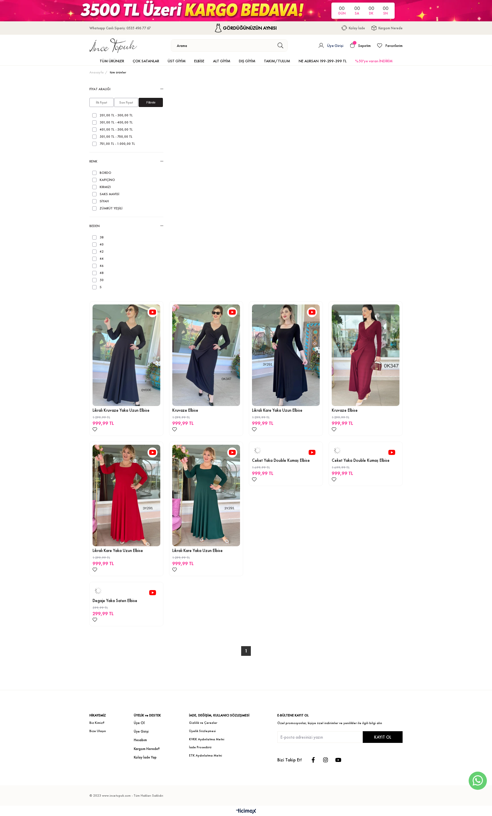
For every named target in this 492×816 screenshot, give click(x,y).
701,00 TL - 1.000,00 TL (117, 144)
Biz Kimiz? (96, 722)
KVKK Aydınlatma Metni (206, 739)
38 (102, 237)
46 (102, 266)
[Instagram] (325, 759)
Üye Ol (139, 722)
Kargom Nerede (390, 28)
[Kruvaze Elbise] (206, 355)
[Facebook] (313, 759)
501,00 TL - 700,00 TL (116, 137)
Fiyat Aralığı (99, 89)
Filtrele (150, 102)
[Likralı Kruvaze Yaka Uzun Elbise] (126, 355)
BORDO (105, 173)
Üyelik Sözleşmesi (202, 731)
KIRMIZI (105, 187)
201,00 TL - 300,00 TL (116, 115)
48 (102, 273)
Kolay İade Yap (145, 757)
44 (102, 259)
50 (102, 280)
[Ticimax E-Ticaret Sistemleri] (246, 812)
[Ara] (280, 45)
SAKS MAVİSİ (109, 194)
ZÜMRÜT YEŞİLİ (111, 208)
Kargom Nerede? (147, 748)
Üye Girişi (141, 731)
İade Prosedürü (200, 747)
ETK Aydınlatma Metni (205, 755)
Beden (94, 226)
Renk (93, 161)
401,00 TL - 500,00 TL (116, 129)
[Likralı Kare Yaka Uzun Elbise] (286, 355)
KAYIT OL (382, 737)
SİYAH (104, 201)
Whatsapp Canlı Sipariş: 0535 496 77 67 (120, 28)
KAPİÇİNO (107, 180)
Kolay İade (357, 28)
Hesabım (140, 739)
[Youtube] (338, 759)
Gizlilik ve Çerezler (203, 722)
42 (102, 252)
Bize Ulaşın (97, 731)
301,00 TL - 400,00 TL (116, 122)
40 (102, 244)
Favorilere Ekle (95, 429)
